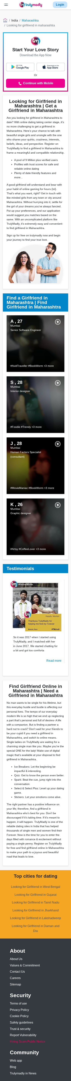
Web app (16, 1060)
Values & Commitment (25, 965)
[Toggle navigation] (6, 5)
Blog (13, 1067)
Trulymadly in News (23, 1073)
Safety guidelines (21, 1022)
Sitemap (15, 984)
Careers (15, 978)
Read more (53, 660)
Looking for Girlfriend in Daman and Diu (35, 928)
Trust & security (20, 1028)
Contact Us (17, 971)
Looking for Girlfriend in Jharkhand (35, 910)
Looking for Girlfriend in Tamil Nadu (35, 902)
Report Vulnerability (23, 1035)
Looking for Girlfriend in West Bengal (35, 886)
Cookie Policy (19, 1016)
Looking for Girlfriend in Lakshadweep (35, 918)
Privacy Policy (19, 1009)
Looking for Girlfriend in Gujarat (35, 894)
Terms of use (18, 1003)
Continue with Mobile (37, 83)
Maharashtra (30, 20)
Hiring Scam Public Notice (27, 1041)
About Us (16, 959)
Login (60, 4)
